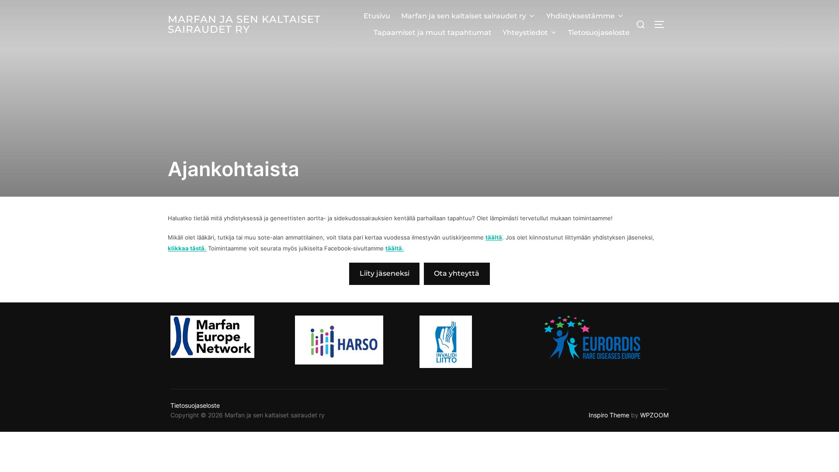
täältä (493, 237)
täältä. (394, 248)
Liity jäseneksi (384, 273)
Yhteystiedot (525, 32)
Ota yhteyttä (456, 273)
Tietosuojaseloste (599, 32)
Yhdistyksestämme (580, 16)
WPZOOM (654, 415)
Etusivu (377, 16)
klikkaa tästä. (187, 248)
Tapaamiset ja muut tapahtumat (433, 32)
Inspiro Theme (609, 415)
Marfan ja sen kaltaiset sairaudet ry (244, 24)
